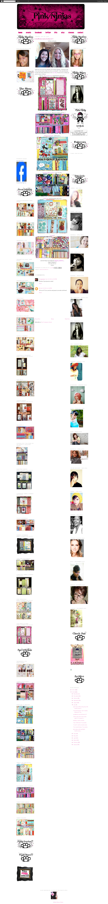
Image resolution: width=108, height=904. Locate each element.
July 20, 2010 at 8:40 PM (46, 288)
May (75, 736)
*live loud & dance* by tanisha (80, 727)
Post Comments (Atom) (46, 322)
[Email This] (54, 268)
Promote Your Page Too (21, 182)
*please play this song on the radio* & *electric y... (79, 717)
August (75, 702)
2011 (73, 690)
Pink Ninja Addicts (20, 160)
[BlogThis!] (56, 268)
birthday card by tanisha (78, 720)
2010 (73, 692)
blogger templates (49, 902)
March (75, 740)
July (75, 705)
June (75, 733)
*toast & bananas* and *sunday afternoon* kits (80, 711)
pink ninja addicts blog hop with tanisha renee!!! (80, 707)
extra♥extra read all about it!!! (80, 714)
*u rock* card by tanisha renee (80, 725)
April (75, 738)
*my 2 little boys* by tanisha (79, 722)
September (76, 700)
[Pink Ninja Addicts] (21, 181)
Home (52, 319)
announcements (43, 269)
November (76, 696)
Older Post (67, 319)
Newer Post (37, 319)
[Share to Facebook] (59, 268)
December (76, 694)
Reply (40, 283)
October (75, 698)
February (76, 742)
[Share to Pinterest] (61, 268)
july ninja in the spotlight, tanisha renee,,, (79, 730)
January (75, 744)
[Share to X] (58, 268)
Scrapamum (42, 279)
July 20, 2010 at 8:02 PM (51, 279)
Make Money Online (58, 902)
